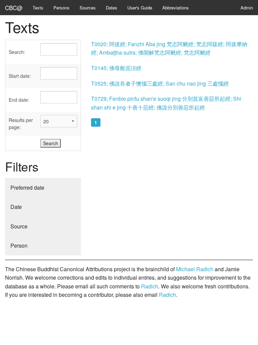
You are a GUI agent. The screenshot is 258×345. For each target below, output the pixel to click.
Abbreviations (175, 7)
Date (16, 207)
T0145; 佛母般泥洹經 (116, 68)
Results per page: (21, 123)
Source (19, 226)
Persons (61, 7)
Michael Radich (194, 269)
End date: (19, 99)
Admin (247, 7)
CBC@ (14, 7)
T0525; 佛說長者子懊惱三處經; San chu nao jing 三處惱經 (160, 83)
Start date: (20, 75)
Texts (38, 7)
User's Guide (139, 7)
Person (19, 245)
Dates (111, 7)
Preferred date (27, 187)
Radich (149, 286)
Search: (17, 52)
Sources (88, 7)
